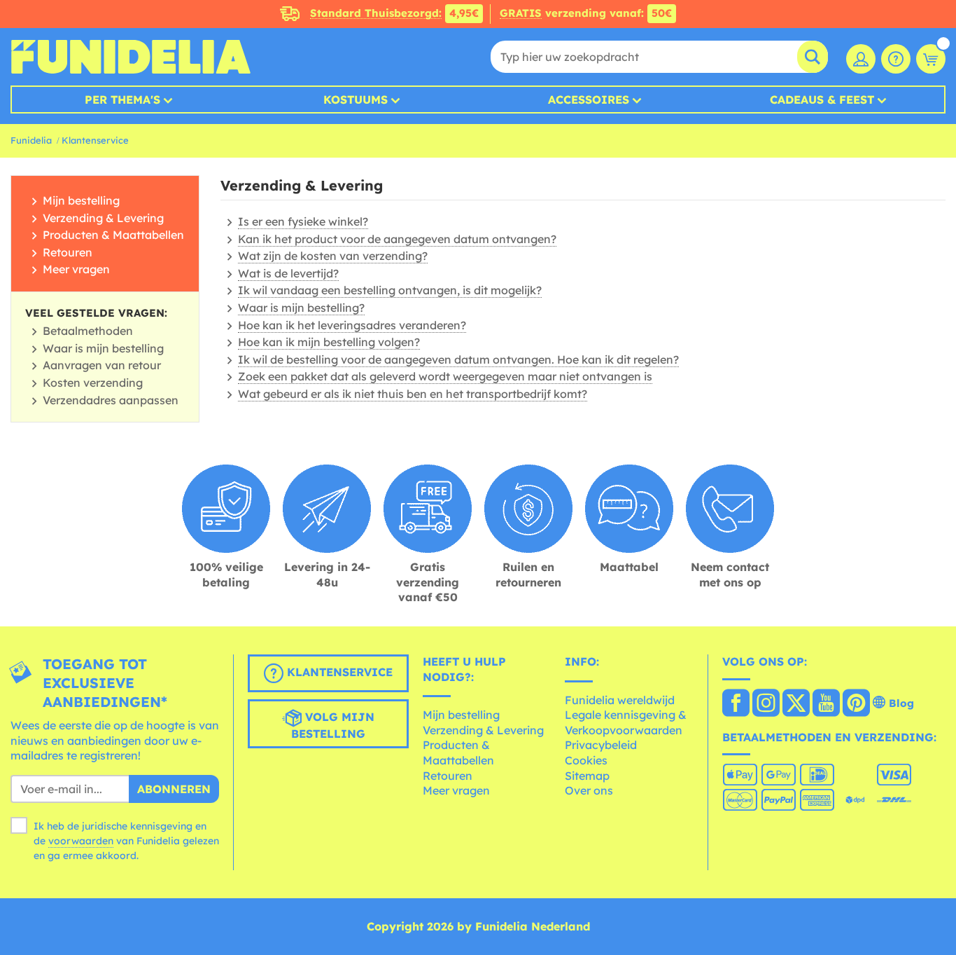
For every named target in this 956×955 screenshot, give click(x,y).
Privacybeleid (601, 745)
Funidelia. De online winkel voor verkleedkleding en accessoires (130, 57)
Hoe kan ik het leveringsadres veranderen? (352, 325)
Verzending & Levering (103, 218)
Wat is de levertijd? (288, 273)
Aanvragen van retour (102, 365)
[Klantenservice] (896, 59)
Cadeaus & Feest (822, 99)
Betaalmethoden (88, 331)
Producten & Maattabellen (113, 235)
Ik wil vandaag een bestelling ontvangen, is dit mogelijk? (390, 290)
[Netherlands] (736, 704)
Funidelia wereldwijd (620, 700)
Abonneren (174, 789)
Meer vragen (76, 269)
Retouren (67, 252)
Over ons (589, 790)
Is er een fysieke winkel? (303, 221)
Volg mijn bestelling (332, 725)
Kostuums (355, 99)
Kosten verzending (93, 383)
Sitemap (587, 776)
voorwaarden (80, 840)
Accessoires (588, 99)
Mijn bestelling (81, 200)
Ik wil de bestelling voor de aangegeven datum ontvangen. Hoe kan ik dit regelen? (458, 359)
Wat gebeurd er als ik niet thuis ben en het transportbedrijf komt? (412, 394)
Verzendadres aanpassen (110, 400)
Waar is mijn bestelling (103, 348)
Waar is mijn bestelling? (301, 308)
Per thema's (122, 99)
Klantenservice (95, 140)
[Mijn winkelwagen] (931, 59)
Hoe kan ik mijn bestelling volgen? (329, 342)
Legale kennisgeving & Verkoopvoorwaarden (626, 722)
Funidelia (31, 140)
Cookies (586, 760)
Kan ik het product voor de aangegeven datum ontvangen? (397, 239)
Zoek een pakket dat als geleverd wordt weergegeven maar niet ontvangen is (445, 376)
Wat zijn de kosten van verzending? (333, 256)
